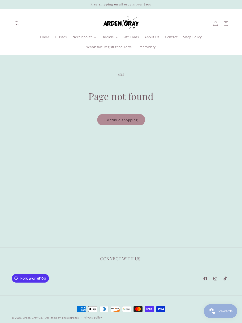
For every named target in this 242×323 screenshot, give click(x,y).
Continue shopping (121, 120)
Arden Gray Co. (33, 317)
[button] (17, 23)
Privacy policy (93, 317)
